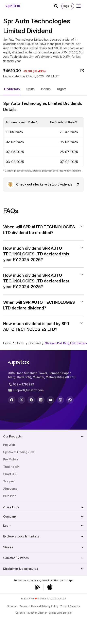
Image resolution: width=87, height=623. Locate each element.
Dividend (35, 343)
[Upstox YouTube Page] (50, 400)
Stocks (19, 343)
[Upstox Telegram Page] (31, 400)
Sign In (67, 6)
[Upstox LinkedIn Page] (41, 400)
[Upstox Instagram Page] (60, 400)
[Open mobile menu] (79, 6)
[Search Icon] (57, 6)
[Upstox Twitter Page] (21, 400)
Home (7, 343)
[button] (12, 89)
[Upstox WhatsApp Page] (70, 400)
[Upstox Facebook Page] (11, 400)
